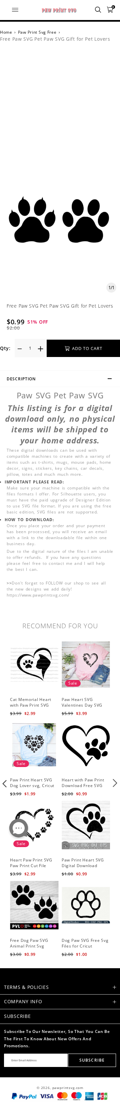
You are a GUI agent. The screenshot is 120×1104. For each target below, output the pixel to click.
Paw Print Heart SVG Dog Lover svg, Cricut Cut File (32, 785)
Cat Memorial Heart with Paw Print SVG (30, 702)
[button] (5, 783)
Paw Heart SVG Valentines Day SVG (82, 702)
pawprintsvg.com (68, 1088)
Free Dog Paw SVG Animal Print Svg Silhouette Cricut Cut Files (31, 949)
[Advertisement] (60, 113)
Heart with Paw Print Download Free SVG (83, 782)
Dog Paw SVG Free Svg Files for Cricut (85, 943)
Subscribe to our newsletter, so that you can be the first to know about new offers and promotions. (57, 1039)
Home (6, 32)
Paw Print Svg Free (37, 32)
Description (21, 379)
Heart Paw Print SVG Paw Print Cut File (31, 862)
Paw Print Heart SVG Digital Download (83, 862)
